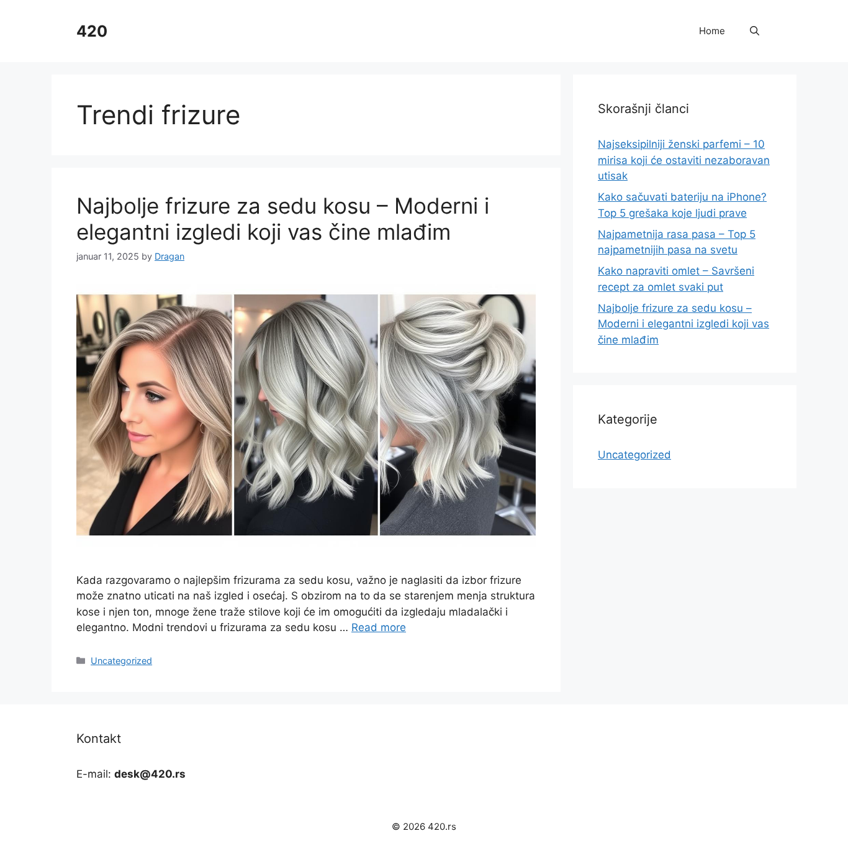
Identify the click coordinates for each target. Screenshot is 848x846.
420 (91, 31)
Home (712, 31)
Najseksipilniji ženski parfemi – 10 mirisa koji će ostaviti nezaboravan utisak (684, 160)
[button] (754, 31)
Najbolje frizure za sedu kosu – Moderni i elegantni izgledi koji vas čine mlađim (282, 219)
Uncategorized (121, 660)
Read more (378, 627)
